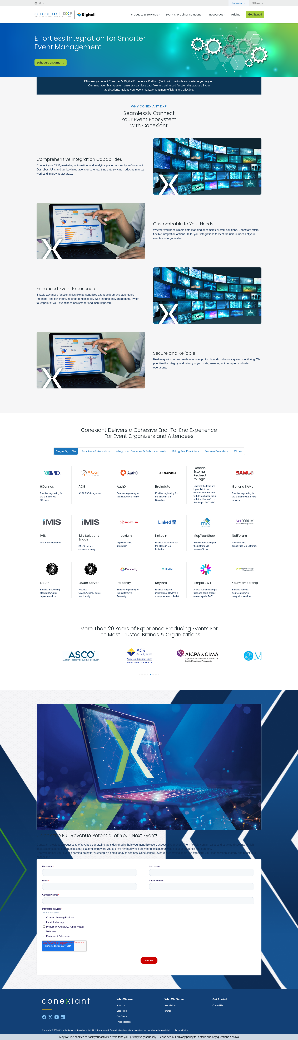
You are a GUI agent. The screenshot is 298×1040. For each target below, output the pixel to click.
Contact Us (217, 1005)
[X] (50, 1017)
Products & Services (144, 15)
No (237, 1037)
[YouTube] (56, 1017)
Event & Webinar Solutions (183, 15)
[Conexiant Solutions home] (78, 1001)
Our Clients (122, 1016)
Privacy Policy (181, 1030)
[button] (139, 674)
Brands (168, 1011)
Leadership (122, 1011)
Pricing (235, 15)
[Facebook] (44, 1017)
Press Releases (124, 1022)
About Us (121, 1005)
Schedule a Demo (49, 63)
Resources (216, 15)
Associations (170, 1005)
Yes (232, 1037)
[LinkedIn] (63, 1017)
